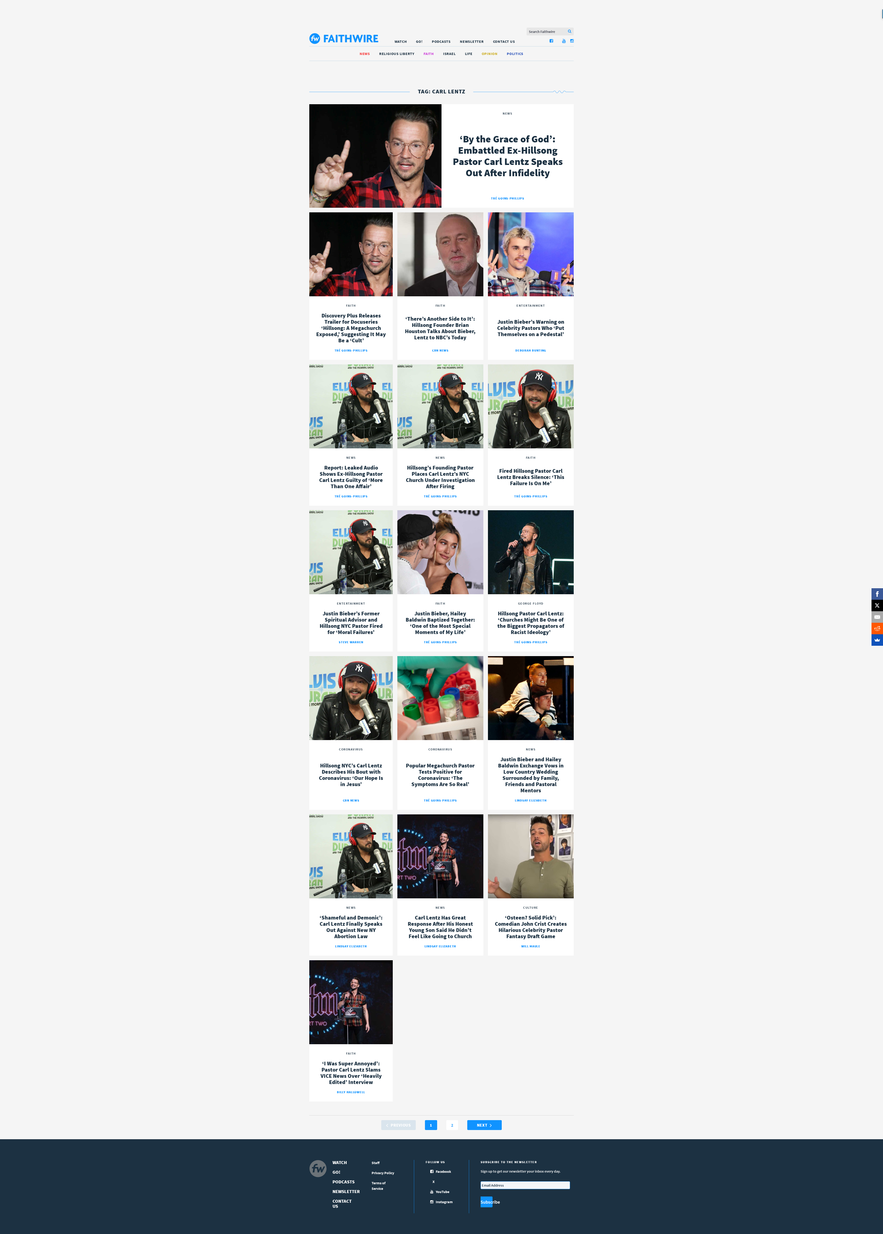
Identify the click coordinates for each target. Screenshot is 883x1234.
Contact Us (504, 41)
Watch (401, 41)
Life (469, 53)
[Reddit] (877, 628)
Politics (515, 53)
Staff (376, 1162)
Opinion (490, 53)
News (365, 53)
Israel (449, 53)
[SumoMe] (877, 640)
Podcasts (441, 41)
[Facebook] (877, 594)
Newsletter (472, 41)
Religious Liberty (396, 53)
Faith (429, 53)
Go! (419, 41)
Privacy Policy (383, 1173)
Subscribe (487, 1202)
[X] (877, 605)
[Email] (877, 617)
